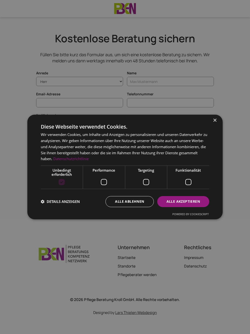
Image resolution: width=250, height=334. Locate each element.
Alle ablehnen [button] (129, 201)
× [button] (215, 120)
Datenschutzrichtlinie (71, 158)
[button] (60, 201)
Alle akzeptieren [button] (183, 201)
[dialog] (125, 167)
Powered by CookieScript (190, 214)
